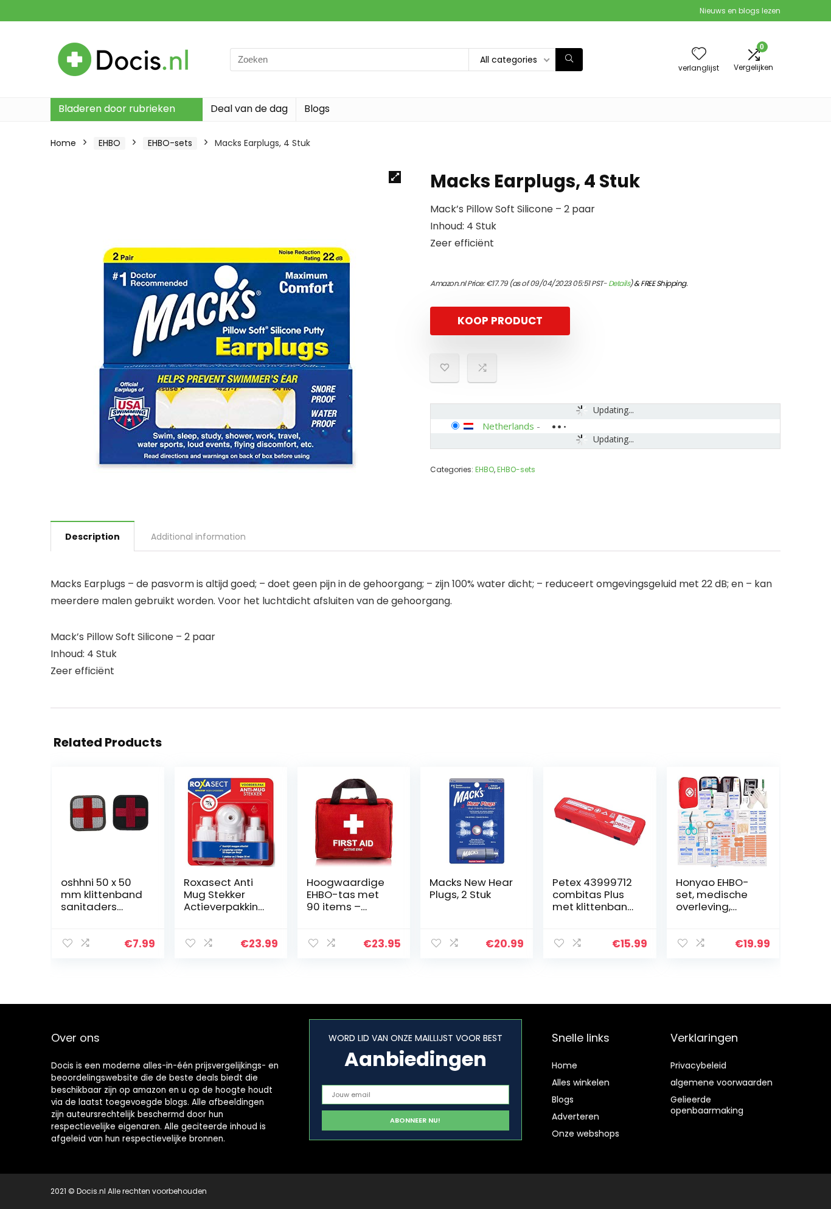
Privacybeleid (698, 1065)
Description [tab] (92, 537)
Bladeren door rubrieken (116, 109)
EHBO (109, 143)
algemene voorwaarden (721, 1082)
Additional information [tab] (198, 537)
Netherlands (508, 426)
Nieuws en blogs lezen (740, 10)
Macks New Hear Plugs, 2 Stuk (471, 888)
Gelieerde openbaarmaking (706, 1105)
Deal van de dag (249, 109)
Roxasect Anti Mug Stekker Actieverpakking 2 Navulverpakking (225, 906)
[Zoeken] (569, 59)
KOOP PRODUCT (500, 320)
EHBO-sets (170, 143)
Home (63, 143)
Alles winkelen (581, 1082)
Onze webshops (585, 1133)
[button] (395, 177)
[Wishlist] (699, 54)
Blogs (317, 109)
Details (619, 283)
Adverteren (575, 1116)
